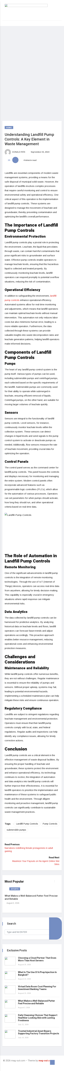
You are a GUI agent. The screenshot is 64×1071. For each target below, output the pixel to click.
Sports (14, 889)
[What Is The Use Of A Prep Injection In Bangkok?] (10, 975)
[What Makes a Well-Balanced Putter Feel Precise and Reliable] (10, 1004)
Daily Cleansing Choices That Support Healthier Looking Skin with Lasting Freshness (37, 1018)
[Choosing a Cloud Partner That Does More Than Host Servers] (10, 961)
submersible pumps (16, 830)
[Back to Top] (52, 1062)
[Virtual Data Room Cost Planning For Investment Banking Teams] (10, 989)
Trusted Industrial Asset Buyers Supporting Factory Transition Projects (38, 1032)
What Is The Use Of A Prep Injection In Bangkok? (37, 974)
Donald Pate (18, 152)
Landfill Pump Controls (27, 824)
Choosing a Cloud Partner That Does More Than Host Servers (37, 959)
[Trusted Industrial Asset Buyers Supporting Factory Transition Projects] (10, 1034)
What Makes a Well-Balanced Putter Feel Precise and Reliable (31, 897)
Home (9, 127)
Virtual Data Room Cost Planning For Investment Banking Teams (37, 988)
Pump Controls (50, 824)
